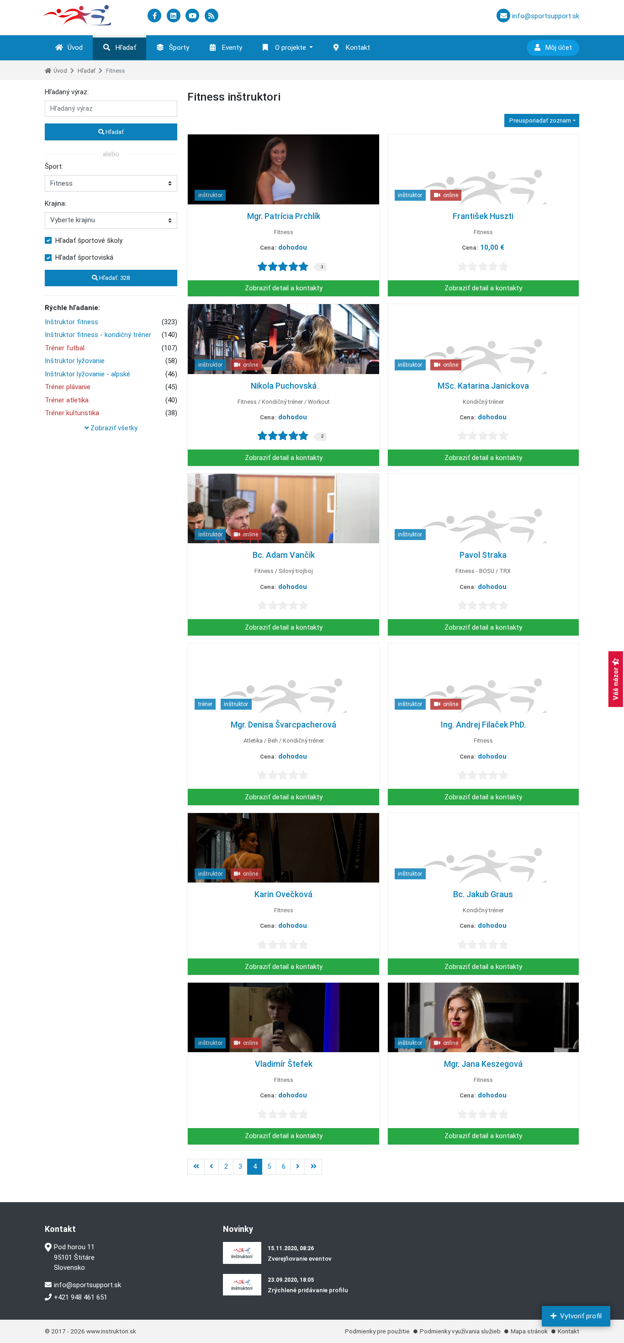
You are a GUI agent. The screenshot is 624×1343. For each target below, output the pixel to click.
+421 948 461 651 (80, 1297)
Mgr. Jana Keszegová (483, 1064)
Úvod (75, 47)
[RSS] (211, 16)
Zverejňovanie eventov (300, 1258)
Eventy (232, 47)
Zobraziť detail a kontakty (284, 288)
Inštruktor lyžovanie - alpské (87, 374)
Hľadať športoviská (84, 257)
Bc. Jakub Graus (483, 894)
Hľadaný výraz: (67, 92)
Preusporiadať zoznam (539, 120)
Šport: (54, 166)
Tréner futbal (65, 348)
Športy (179, 47)
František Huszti (483, 216)
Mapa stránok (529, 1331)
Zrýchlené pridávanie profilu (308, 1290)
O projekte (290, 47)
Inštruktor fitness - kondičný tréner (98, 335)
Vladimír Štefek (283, 1064)
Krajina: (55, 203)
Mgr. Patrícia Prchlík (283, 216)
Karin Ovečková (283, 894)
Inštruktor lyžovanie (75, 361)
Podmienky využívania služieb (460, 1331)
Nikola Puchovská (284, 386)
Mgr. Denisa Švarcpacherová (283, 724)
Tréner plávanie (67, 387)
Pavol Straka (483, 555)
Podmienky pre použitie (377, 1331)
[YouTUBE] (193, 16)
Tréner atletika (67, 400)
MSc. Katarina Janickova (483, 386)
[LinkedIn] (174, 16)
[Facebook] (155, 16)
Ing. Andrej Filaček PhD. (483, 724)
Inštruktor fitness (71, 322)
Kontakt (358, 47)
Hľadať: (114, 277)
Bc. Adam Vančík (284, 555)
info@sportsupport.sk (87, 1285)
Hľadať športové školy (88, 240)
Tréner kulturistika (72, 413)
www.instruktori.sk (111, 1331)
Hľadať (126, 47)
